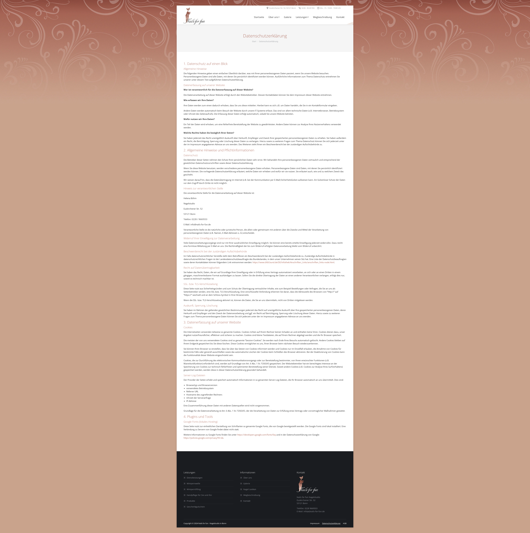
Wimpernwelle (193, 483)
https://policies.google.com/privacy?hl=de (203, 437)
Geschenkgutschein (196, 506)
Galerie (246, 483)
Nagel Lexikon (249, 489)
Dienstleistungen (194, 477)
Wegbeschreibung (251, 495)
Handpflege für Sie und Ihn (199, 495)
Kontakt (246, 501)
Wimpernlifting (194, 489)
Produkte (191, 501)
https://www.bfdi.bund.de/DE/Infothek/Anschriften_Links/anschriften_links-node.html (293, 262)
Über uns (247, 477)
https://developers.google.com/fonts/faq (256, 434)
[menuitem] (259, 17)
